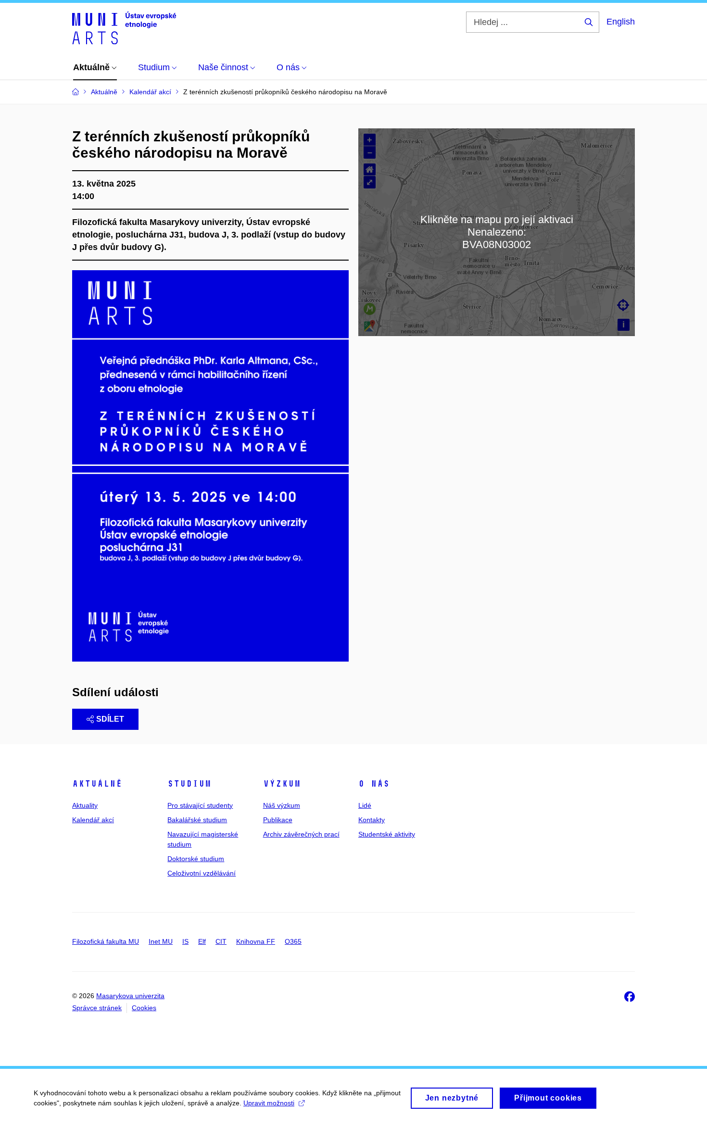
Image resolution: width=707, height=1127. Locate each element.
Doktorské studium (195, 859)
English (620, 21)
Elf (202, 941)
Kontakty (371, 820)
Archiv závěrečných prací (301, 834)
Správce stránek (97, 1008)
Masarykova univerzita (130, 996)
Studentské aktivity (386, 834)
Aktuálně (97, 783)
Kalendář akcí (93, 820)
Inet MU (161, 941)
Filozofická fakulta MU (105, 941)
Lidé (364, 805)
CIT (221, 941)
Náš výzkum (281, 805)
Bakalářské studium (197, 820)
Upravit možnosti (268, 1103)
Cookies (144, 1008)
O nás (374, 783)
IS (185, 941)
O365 (293, 941)
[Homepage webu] (124, 28)
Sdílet (110, 719)
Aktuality (85, 805)
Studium (189, 783)
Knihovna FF (255, 941)
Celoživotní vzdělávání (201, 873)
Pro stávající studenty (200, 805)
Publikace (277, 820)
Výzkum (282, 783)
